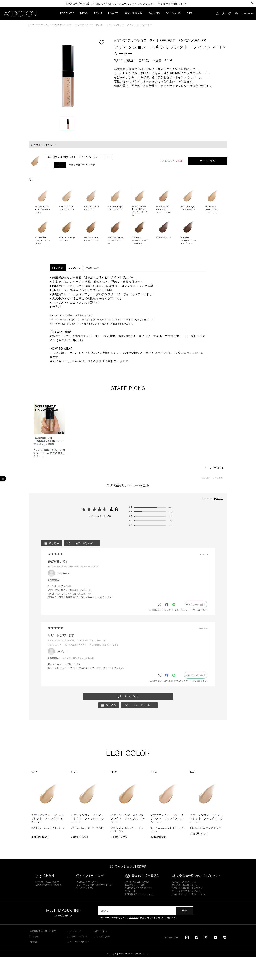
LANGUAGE (246, 14)
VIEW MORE (216, 468)
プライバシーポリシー (78, 942)
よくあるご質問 (102, 936)
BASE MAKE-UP (62, 25)
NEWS (84, 13)
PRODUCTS (67, 13)
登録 (184, 910)
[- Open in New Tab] (218, 478)
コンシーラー (80, 25)
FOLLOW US (173, 13)
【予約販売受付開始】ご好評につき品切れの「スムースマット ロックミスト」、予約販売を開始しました (125, 3)
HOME (32, 25)
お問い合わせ (100, 931)
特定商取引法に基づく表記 (43, 931)
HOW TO (113, 13)
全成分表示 (92, 267)
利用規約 (133, 917)
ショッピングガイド (77, 936)
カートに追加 (207, 160)
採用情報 (34, 936)
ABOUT (98, 13)
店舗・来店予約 (133, 13)
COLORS (74, 267)
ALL (31, 180)
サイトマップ (74, 931)
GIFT (189, 13)
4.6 (114, 509)
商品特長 (57, 267)
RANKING (154, 13)
